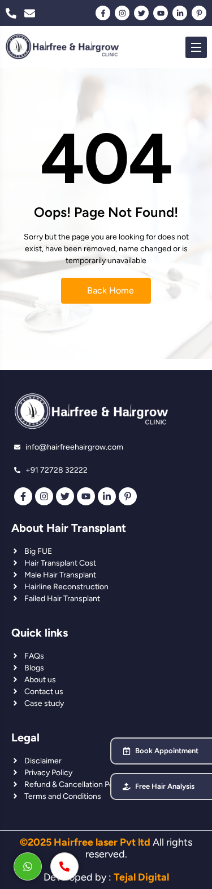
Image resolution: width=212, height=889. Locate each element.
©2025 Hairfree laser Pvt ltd (85, 842)
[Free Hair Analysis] (127, 786)
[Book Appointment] (127, 751)
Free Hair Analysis (164, 786)
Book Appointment (166, 750)
